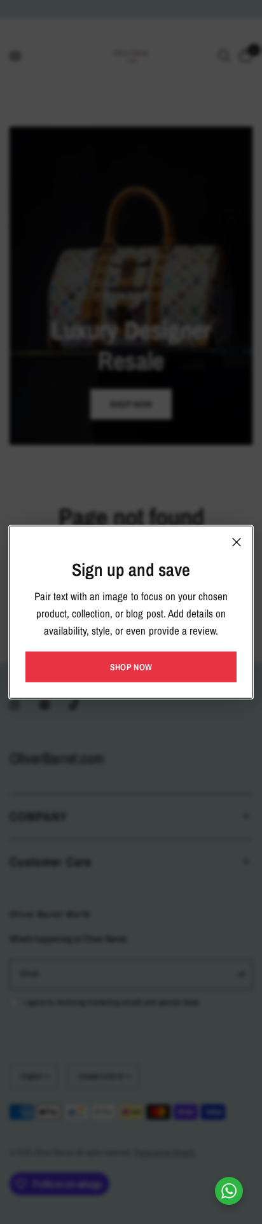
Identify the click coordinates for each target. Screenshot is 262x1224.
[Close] (236, 541)
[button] (131, 667)
